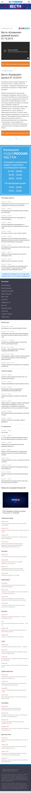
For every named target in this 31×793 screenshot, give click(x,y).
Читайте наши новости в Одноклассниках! (16, 64)
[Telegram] (29, 28)
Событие (12, 331)
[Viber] (23, 28)
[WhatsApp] (25, 28)
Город (11, 326)
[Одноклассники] (21, 28)
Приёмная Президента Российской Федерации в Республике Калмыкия (16, 275)
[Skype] (27, 28)
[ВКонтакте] (19, 28)
